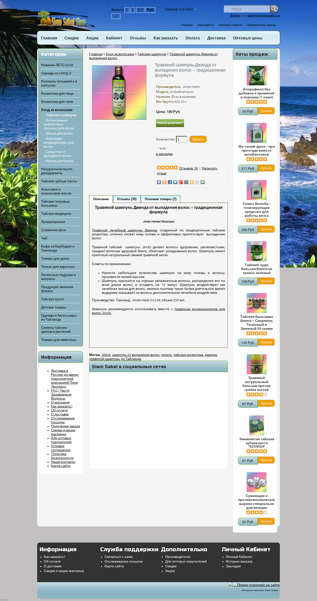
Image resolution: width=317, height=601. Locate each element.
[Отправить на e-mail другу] (197, 182)
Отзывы (138, 38)
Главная (187, 25)
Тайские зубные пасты (59, 181)
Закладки (233, 566)
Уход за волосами (57, 110)
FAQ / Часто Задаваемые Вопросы (61, 394)
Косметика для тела (57, 102)
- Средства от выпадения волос (58, 154)
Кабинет (114, 38)
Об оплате (59, 410)
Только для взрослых (58, 267)
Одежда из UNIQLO (56, 73)
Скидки (71, 38)
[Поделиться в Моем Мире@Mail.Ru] (186, 182)
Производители (177, 557)
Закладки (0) (205, 25)
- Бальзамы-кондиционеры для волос (59, 142)
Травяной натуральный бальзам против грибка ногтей (256, 384)
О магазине (60, 402)
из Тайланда (131, 359)
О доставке (60, 414)
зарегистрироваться (263, 15)
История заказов (239, 561)
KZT (116, 16)
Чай (44, 238)
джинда (211, 355)
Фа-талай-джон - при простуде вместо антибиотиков (256, 150)
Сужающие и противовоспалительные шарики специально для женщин (256, 502)
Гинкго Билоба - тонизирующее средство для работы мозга (257, 210)
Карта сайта (60, 466)
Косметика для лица (57, 93)
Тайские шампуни (151, 54)
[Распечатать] (203, 182)
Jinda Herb (191, 87)
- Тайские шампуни (60, 115)
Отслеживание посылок (124, 561)
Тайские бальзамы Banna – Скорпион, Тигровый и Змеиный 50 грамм (256, 322)
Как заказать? (62, 406)
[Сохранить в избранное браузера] (192, 182)
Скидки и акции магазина (64, 571)
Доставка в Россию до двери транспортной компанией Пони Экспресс (64, 378)
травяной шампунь (104, 359)
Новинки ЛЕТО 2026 (57, 65)
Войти (235, 15)
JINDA (106, 355)
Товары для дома (55, 258)
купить (166, 355)
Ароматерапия (53, 222)
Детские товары (53, 307)
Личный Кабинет (239, 557)
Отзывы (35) (126, 199)
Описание (101, 199)
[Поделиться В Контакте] (159, 182)
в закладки (164, 154)
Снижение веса (53, 230)
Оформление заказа (261, 25)
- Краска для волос (59, 161)
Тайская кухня (52, 299)
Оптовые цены (248, 38)
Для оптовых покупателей (186, 561)
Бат (140, 10)
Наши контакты (63, 462)
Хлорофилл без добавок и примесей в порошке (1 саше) (256, 93)
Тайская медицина (56, 214)
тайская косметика (188, 355)
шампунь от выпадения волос (136, 355)
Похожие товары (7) (160, 199)
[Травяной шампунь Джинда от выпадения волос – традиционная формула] (119, 118)
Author (4, 599)
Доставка (216, 38)
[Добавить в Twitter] (175, 182)
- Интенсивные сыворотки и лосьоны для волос (59, 124)
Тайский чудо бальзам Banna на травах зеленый (256, 269)
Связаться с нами (119, 557)
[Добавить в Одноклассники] (164, 182)
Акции (92, 38)
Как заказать (166, 38)
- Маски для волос (58, 133)
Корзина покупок (230, 25)
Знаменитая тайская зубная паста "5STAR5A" (256, 442)
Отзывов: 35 (188, 168)
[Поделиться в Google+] (181, 182)
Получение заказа (65, 426)
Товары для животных (58, 340)
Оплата (192, 38)
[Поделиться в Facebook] (170, 182)
